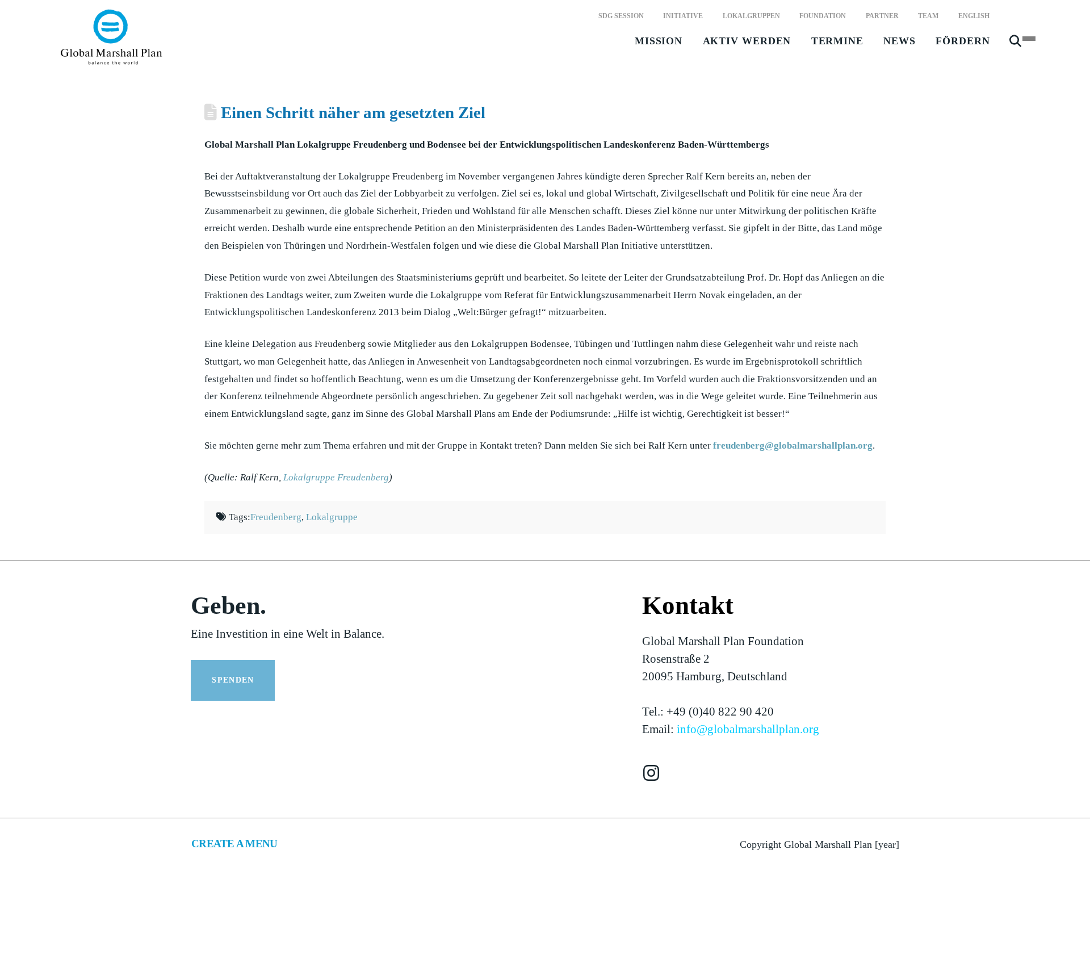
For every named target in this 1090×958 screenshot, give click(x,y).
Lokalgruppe (332, 517)
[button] (1015, 45)
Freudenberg (275, 517)
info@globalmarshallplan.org (748, 729)
